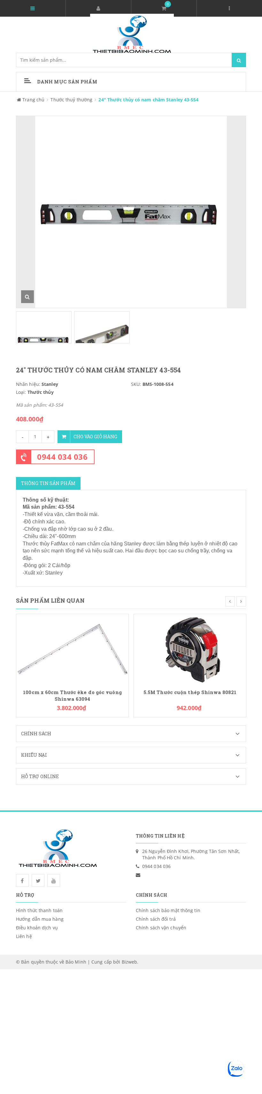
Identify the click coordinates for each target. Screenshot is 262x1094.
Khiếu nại (34, 755)
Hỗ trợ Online (40, 776)
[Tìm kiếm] (239, 60)
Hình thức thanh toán (39, 910)
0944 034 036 (62, 456)
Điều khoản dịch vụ (37, 928)
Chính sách (36, 734)
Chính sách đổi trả (156, 919)
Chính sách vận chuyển (161, 928)
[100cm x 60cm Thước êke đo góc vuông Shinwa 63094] (72, 648)
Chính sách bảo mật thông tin (168, 910)
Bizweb (129, 962)
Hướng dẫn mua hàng (40, 919)
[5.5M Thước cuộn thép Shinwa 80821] (190, 648)
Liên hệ (24, 936)
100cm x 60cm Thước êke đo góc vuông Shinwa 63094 (72, 695)
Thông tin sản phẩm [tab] (48, 483)
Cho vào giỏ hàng (95, 437)
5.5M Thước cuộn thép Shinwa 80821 (189, 692)
